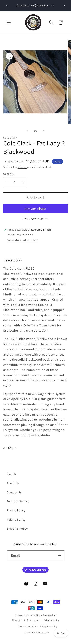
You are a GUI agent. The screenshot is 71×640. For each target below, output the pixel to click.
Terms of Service (18, 501)
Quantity (8, 174)
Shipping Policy (17, 528)
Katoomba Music (33, 615)
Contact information (37, 632)
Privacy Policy (16, 510)
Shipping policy (48, 626)
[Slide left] (27, 130)
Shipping (22, 167)
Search (11, 474)
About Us (13, 483)
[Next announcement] (64, 5)
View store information (22, 240)
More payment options (36, 218)
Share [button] (12, 448)
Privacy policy (51, 620)
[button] (8, 22)
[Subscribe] (59, 555)
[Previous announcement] (7, 5)
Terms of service (27, 626)
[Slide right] (44, 130)
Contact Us (14, 492)
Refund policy (32, 620)
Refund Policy (16, 519)
